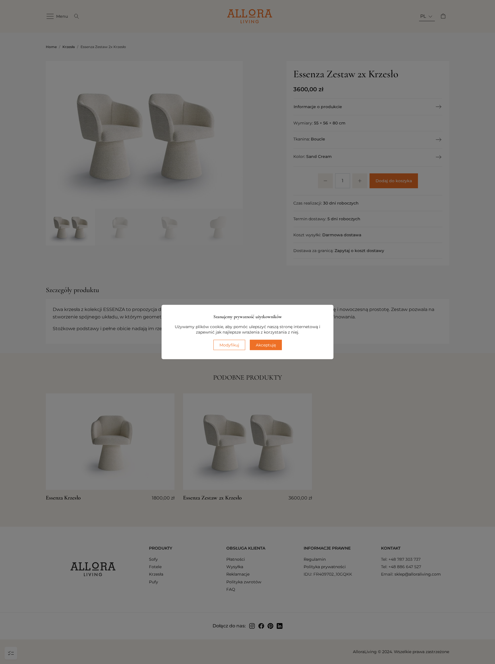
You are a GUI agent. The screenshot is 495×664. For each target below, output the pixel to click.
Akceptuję (266, 344)
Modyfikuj (229, 344)
